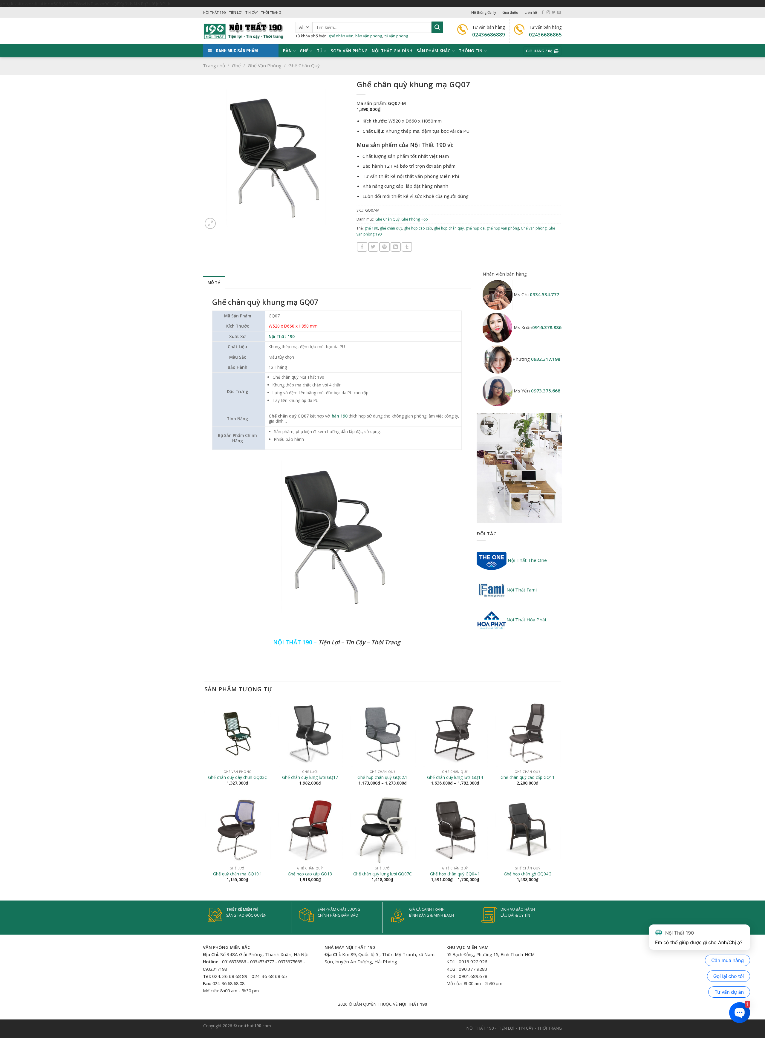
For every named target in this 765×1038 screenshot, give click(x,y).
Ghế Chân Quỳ (304, 65)
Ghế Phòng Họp (414, 219)
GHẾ (304, 50)
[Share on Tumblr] (407, 246)
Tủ (320, 50)
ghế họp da (475, 228)
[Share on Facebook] (362, 246)
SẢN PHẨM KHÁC (434, 50)
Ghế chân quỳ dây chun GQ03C (237, 777)
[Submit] (437, 27)
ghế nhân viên (341, 36)
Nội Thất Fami (522, 590)
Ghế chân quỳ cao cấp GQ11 (528, 777)
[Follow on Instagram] (548, 12)
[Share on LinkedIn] (396, 246)
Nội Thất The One (527, 560)
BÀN (287, 50)
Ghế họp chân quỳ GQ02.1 (382, 777)
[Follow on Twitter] (553, 12)
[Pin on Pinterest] (384, 246)
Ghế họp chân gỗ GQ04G (527, 874)
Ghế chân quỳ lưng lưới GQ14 (455, 777)
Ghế (236, 65)
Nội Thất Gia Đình (392, 50)
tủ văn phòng (396, 36)
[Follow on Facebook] (542, 12)
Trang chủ (214, 65)
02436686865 (545, 34)
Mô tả (214, 282)
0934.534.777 (544, 295)
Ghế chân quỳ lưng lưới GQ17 (310, 777)
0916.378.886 (546, 327)
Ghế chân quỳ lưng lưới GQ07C (382, 874)
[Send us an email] (559, 12)
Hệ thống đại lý (483, 12)
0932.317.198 (545, 359)
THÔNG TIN (470, 50)
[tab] (214, 282)
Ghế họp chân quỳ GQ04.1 (455, 874)
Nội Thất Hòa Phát (527, 620)
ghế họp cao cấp (418, 228)
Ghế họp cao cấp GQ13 (310, 874)
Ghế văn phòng (534, 228)
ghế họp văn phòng (502, 228)
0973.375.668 (545, 391)
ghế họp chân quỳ (449, 228)
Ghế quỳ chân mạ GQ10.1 (237, 874)
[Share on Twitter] (373, 246)
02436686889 (488, 34)
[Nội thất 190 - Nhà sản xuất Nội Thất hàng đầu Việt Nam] (245, 31)
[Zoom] (210, 223)
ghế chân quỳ (391, 228)
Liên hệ (531, 12)
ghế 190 (371, 228)
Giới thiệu (510, 12)
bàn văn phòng (368, 36)
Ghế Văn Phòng (264, 65)
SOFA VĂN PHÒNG (349, 50)
